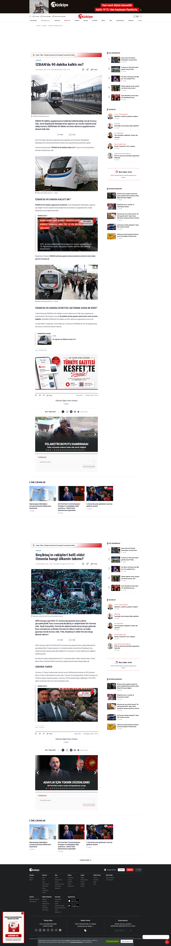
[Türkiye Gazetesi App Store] (73, 901)
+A (74, 134)
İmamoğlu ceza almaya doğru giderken (126, 126)
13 (70, 450)
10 (64, 450)
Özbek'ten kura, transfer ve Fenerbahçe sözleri (125, 205)
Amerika (70, 882)
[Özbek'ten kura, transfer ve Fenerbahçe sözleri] (111, 209)
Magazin (44, 899)
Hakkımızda (58, 899)
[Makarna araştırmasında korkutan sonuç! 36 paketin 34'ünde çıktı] (111, 239)
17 (77, 450)
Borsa (43, 877)
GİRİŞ (137, 16)
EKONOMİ (94, 20)
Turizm (44, 892)
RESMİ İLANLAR (120, 20)
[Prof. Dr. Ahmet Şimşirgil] (110, 116)
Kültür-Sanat (97, 875)
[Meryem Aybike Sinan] (110, 146)
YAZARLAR (57, 20)
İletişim (57, 901)
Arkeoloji (95, 879)
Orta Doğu (70, 877)
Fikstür (57, 882)
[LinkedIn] (71, 411)
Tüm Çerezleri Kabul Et (112, 941)
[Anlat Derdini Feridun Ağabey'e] (110, 156)
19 (81, 450)
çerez (68, 940)
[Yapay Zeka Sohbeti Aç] (167, 942)
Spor (56, 875)
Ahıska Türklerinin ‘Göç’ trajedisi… (125, 146)
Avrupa (70, 879)
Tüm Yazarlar (32, 901)
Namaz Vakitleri (110, 877)
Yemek (82, 882)
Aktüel (82, 886)
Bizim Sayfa (109, 875)
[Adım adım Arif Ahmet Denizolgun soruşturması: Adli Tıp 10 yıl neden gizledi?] (116, 60)
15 (73, 450)
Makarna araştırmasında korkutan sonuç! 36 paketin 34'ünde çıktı (128, 235)
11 (66, 450)
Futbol (56, 877)
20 (83, 450)
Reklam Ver (58, 912)
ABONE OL (129, 869)
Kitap (94, 882)
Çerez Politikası (137, 938)
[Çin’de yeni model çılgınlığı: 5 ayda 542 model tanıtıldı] (111, 229)
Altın (43, 879)
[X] (63, 411)
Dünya (69, 875)
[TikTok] (56, 930)
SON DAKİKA (33, 20)
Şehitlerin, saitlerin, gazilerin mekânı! (126, 116)
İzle (141, 20)
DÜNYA (103, 20)
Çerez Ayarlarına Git (127, 941)
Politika (31, 877)
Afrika (69, 884)
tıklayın (123, 177)
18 (79, 450)
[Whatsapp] (83, 69)
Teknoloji (44, 901)
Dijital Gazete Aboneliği (60, 16)
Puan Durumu (58, 879)
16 (75, 450)
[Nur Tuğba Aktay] (110, 135)
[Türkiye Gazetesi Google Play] (73, 906)
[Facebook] (40, 395)
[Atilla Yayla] (110, 126)
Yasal (56, 910)
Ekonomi (44, 875)
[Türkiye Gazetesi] (85, 18)
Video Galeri (45, 910)
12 (68, 450)
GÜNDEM (77, 20)
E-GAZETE (121, 869)
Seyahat (83, 884)
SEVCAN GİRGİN (43, 350)
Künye (56, 903)
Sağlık (82, 877)
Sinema (95, 877)
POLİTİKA (86, 20)
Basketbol (57, 888)
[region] (86, 941)
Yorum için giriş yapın (89, 466)
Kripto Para (45, 886)
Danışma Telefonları (60, 908)
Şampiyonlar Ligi (59, 884)
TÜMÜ (86, 450)
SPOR (110, 20)
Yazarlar (31, 896)
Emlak (44, 888)
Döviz (43, 882)
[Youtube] (48, 930)
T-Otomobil (45, 890)
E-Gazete (37, 16)
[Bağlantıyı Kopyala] (87, 69)
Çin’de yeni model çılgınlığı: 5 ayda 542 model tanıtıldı (128, 226)
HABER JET (131, 20)
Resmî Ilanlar (45, 903)
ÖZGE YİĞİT (41, 727)
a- (70, 134)
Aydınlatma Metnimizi (76, 942)
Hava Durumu (84, 879)
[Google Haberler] (82, 412)
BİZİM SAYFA (67, 20)
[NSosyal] (75, 412)
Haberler (38, 60)
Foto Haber (45, 908)
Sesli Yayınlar (109, 879)
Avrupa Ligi (58, 886)
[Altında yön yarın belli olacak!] (111, 218)
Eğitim (31, 879)
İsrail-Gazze (71, 886)
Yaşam (82, 875)
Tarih (94, 884)
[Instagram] (52, 930)
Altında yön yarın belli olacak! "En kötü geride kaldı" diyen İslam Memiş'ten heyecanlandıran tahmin (128, 216)
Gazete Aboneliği (47, 16)
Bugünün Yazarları (34, 899)
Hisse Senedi (45, 884)
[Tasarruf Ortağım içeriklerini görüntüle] (45, 20)
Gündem (31, 875)
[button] (95, 434)
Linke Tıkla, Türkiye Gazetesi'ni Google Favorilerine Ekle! (55, 55)
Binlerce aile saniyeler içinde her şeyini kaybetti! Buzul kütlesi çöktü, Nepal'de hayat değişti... (128, 195)
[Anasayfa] (34, 869)
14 (71, 450)
